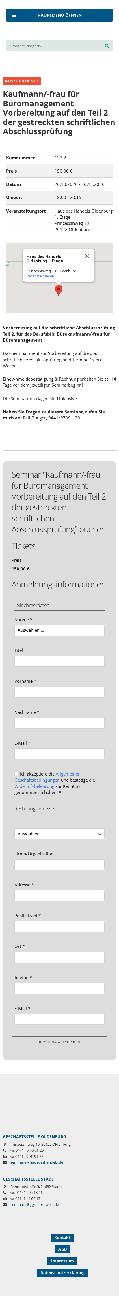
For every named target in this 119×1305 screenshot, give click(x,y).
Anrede (23, 619)
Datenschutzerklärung (62, 1272)
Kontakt (62, 1237)
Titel (18, 650)
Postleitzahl (27, 915)
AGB (62, 1249)
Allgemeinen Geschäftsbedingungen (47, 777)
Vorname (25, 681)
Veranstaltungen (40, 276)
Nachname (26, 712)
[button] (58, 290)
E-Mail (22, 743)
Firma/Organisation (33, 853)
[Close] (87, 256)
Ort (19, 946)
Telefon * (23, 977)
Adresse (24, 885)
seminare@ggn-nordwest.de (34, 1204)
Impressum (62, 1261)
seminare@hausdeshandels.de (36, 1162)
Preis (16, 560)
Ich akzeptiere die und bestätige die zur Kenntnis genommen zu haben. (54, 783)
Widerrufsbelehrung (34, 786)
